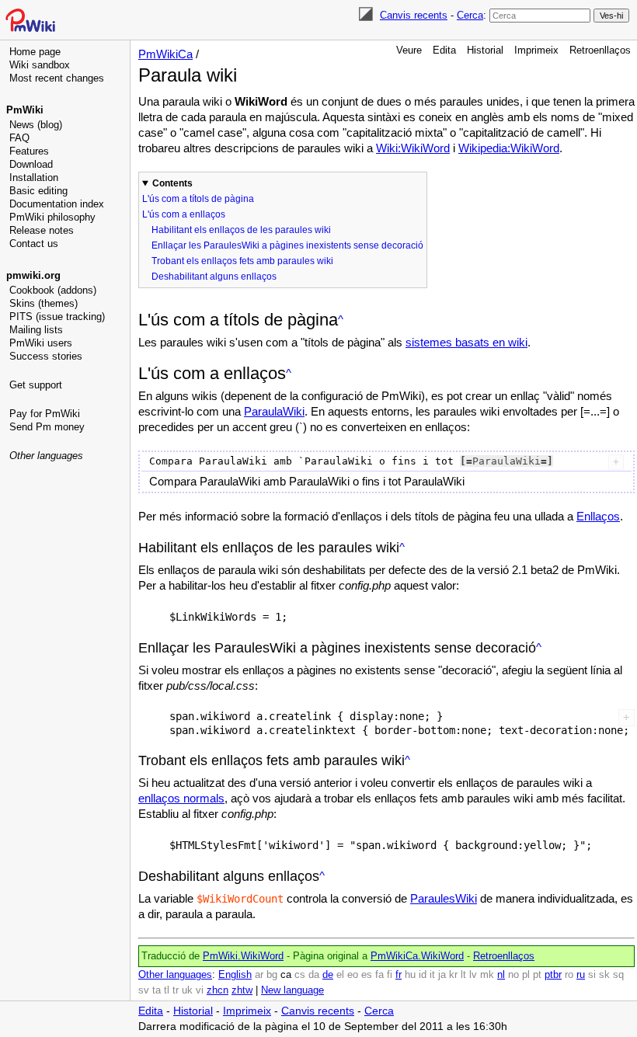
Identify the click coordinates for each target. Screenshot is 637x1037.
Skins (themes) (43, 303)
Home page (35, 51)
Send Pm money (47, 427)
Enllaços (598, 516)
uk (187, 990)
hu (410, 974)
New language (292, 990)
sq (618, 974)
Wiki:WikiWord (413, 148)
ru (580, 974)
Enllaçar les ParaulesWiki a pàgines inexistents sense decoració (287, 245)
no (513, 974)
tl (166, 990)
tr (175, 990)
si (592, 974)
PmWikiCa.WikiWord (417, 956)
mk (487, 974)
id (422, 974)
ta (156, 990)
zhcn (217, 990)
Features (29, 151)
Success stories (45, 356)
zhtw (241, 990)
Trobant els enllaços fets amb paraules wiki (242, 261)
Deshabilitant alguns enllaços (214, 276)
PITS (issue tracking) (57, 316)
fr (398, 974)
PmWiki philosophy (52, 217)
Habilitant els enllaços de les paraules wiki (241, 229)
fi (389, 974)
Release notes (41, 230)
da (313, 974)
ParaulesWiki (443, 898)
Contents (172, 183)
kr (453, 974)
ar (259, 974)
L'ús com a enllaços (183, 214)
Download (31, 164)
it (432, 974)
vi (200, 990)
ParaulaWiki (274, 411)
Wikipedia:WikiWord (508, 148)
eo (352, 974)
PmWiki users (40, 343)
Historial (485, 50)
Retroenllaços (600, 50)
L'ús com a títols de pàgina (198, 198)
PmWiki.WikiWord (243, 956)
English (235, 974)
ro (569, 974)
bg (271, 974)
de (327, 974)
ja (442, 974)
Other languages (46, 455)
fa (379, 974)
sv (143, 990)
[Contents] (340, 319)
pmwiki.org (33, 275)
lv (473, 974)
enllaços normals (181, 798)
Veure (409, 50)
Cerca (470, 15)
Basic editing (38, 191)
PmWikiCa (165, 54)
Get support (35, 385)
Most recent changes (56, 78)
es (366, 974)
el (340, 974)
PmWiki (25, 110)
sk (604, 974)
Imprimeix (536, 50)
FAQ (19, 138)
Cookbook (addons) (52, 290)
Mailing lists (36, 330)
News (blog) (35, 124)
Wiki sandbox (39, 65)
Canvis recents (413, 15)
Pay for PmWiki (44, 413)
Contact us (33, 243)
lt (463, 974)
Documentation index (56, 204)
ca (285, 974)
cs (299, 974)
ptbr (553, 974)
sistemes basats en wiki (466, 342)
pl (526, 974)
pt (537, 974)
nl (501, 974)
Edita (444, 50)
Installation (33, 177)
